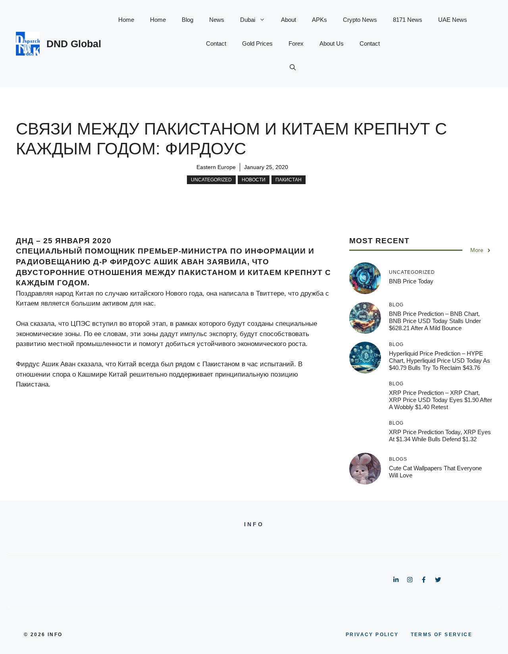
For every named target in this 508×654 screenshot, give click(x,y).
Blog (187, 19)
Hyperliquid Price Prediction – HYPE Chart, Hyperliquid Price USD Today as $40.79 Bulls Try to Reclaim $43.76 (439, 360)
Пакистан (288, 180)
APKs (319, 19)
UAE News (452, 19)
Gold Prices (257, 43)
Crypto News (360, 19)
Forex (296, 43)
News (216, 19)
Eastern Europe (216, 167)
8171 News (407, 19)
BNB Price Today (411, 281)
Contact (216, 43)
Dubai (247, 19)
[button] (293, 67)
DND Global (73, 43)
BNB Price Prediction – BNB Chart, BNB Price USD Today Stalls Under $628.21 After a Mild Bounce (435, 320)
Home (126, 19)
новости (254, 180)
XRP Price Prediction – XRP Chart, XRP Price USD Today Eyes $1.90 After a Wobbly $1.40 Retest (440, 399)
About (288, 19)
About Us (331, 43)
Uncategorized (211, 180)
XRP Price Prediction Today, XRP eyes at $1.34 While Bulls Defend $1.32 (440, 435)
